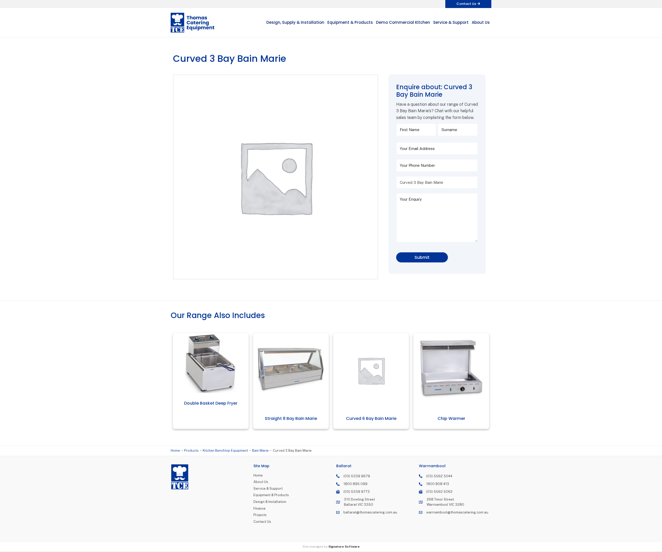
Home (175, 450)
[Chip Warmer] (380, 371)
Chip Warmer (380, 418)
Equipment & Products (271, 495)
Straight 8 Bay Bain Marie (220, 418)
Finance (259, 508)
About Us (260, 482)
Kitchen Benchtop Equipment (225, 450)
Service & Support (268, 488)
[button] (468, 4)
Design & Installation (269, 502)
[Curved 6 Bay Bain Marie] (300, 371)
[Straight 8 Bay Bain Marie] (220, 371)
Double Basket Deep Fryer (460, 403)
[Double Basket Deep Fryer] (460, 363)
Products (191, 450)
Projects (260, 515)
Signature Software (344, 546)
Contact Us (262, 522)
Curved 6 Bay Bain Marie (300, 418)
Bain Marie (260, 450)
